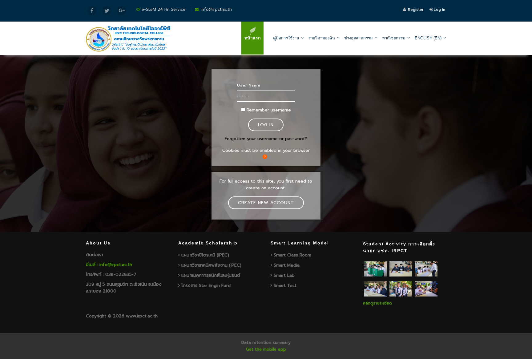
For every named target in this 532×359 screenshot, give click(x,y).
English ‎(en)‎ (428, 38)
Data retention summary (266, 342)
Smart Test (285, 285)
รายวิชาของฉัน (321, 38)
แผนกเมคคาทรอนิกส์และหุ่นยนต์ (210, 275)
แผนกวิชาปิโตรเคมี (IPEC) (205, 255)
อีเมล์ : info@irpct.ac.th (109, 264)
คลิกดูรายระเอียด (377, 303)
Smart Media (287, 265)
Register (416, 9)
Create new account (266, 203)
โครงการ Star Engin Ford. (206, 285)
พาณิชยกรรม (393, 38)
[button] (266, 156)
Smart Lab (284, 275)
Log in (439, 9)
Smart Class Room (292, 255)
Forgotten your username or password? (266, 138)
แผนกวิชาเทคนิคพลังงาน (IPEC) (211, 265)
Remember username (269, 110)
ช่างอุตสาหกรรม (358, 38)
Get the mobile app (266, 349)
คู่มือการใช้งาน (286, 38)
